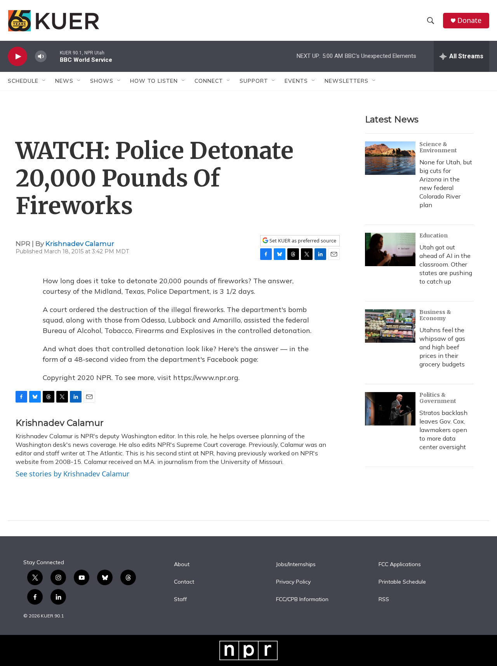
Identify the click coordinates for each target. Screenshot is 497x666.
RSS (384, 599)
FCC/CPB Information (302, 599)
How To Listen (154, 80)
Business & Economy (435, 315)
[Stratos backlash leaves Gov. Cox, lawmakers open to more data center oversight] (390, 408)
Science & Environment (438, 147)
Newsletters (346, 80)
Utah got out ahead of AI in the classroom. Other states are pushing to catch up (445, 264)
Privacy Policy (293, 582)
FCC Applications (400, 564)
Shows (101, 80)
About (181, 564)
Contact (184, 582)
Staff (180, 599)
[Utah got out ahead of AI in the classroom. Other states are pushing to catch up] (390, 249)
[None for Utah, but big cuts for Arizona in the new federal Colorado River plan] (390, 158)
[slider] (53, 56)
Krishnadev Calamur (79, 244)
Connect (209, 80)
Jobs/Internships (296, 564)
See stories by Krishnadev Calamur (72, 473)
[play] (17, 56)
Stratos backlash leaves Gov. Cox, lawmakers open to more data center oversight (443, 430)
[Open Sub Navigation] (44, 81)
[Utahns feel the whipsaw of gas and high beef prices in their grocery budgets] (390, 326)
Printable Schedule (402, 582)
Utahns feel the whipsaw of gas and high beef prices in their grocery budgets (442, 347)
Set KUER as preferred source (302, 240)
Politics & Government (437, 397)
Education (433, 235)
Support (254, 80)
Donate (469, 20)
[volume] (40, 56)
